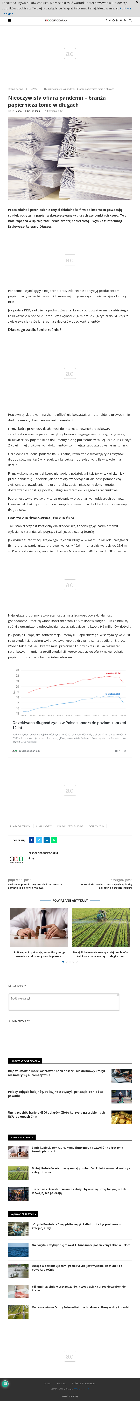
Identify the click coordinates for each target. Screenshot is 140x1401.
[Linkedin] (117, 20)
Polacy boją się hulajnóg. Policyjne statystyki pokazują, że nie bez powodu (55, 1094)
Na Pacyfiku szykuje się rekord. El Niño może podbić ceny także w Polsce (81, 1245)
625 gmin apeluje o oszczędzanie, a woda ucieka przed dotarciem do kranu (79, 1288)
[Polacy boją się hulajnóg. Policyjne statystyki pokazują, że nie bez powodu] (121, 1096)
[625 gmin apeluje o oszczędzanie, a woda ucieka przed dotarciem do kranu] (18, 1291)
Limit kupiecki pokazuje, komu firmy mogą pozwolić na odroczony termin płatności (77, 1149)
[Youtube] (121, 20)
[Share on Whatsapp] (54, 840)
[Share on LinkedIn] (47, 840)
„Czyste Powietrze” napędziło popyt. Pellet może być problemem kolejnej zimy (76, 1226)
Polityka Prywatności (84, 1383)
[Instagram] (114, 20)
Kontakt (61, 1383)
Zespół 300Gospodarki (27, 111)
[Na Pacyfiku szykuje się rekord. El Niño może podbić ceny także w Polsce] (18, 1250)
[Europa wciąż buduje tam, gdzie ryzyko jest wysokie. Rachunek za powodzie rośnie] (18, 1271)
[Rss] (125, 20)
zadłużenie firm (96, 826)
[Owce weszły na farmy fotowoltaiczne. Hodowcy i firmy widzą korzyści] (18, 1312)
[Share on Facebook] (31, 840)
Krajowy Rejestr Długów (70, 826)
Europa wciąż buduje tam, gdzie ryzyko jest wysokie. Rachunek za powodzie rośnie (77, 1267)
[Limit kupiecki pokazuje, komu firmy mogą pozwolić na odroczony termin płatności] (39, 927)
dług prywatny (44, 826)
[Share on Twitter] (39, 840)
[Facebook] (106, 20)
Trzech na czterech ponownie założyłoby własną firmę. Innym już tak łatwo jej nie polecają (79, 1191)
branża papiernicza (20, 826)
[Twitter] (110, 20)
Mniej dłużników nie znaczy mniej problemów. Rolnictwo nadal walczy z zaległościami (81, 1170)
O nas (47, 1383)
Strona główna (15, 88)
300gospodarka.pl (81, 1389)
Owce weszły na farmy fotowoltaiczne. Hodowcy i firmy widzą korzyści (80, 1307)
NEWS (34, 88)
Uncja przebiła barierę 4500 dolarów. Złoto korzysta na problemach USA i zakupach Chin (56, 1115)
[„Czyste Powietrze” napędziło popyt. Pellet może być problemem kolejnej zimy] (18, 1229)
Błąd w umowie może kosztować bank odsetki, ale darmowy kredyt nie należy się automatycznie (56, 1073)
